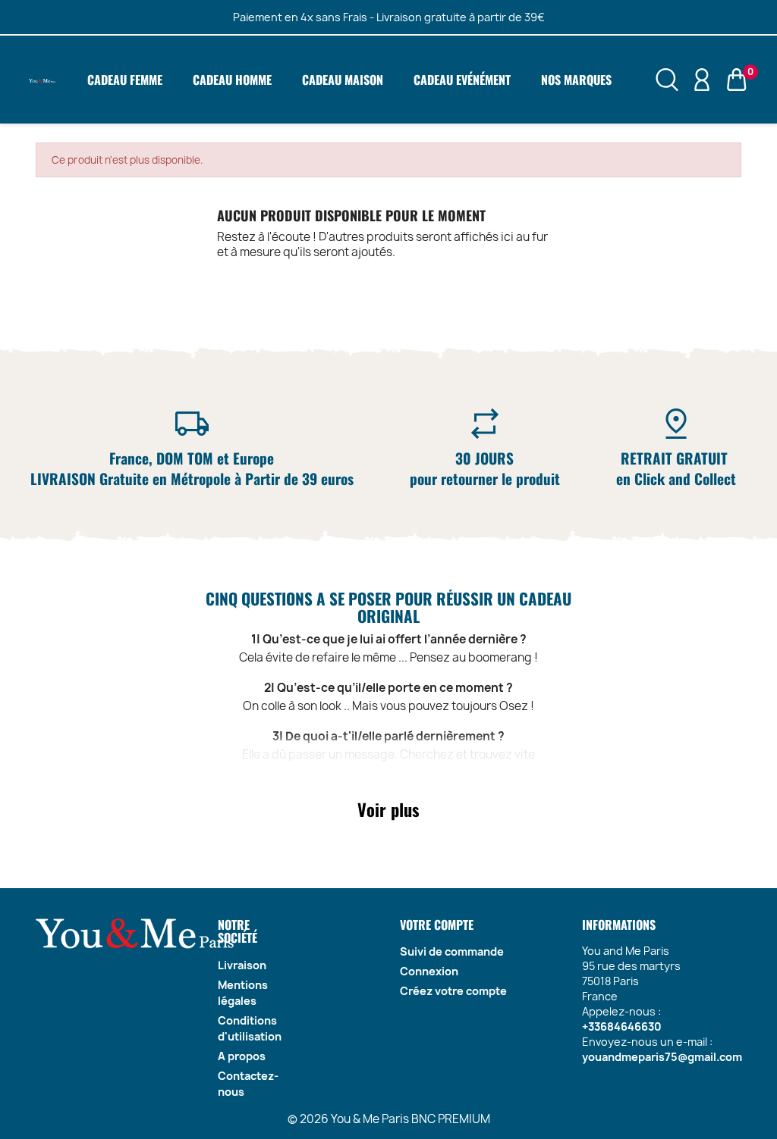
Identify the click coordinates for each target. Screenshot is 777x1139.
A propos (242, 1056)
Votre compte (436, 924)
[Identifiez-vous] (701, 78)
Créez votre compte (453, 991)
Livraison (242, 965)
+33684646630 (622, 1026)
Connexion (429, 971)
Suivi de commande (452, 951)
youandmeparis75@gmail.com (662, 1057)
